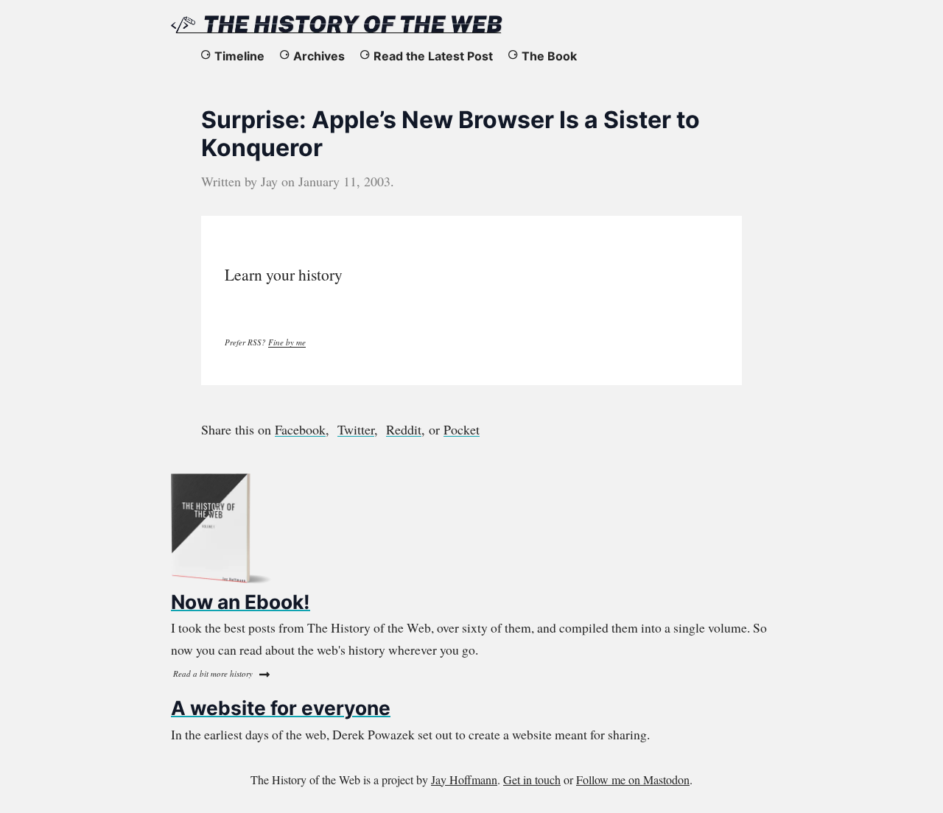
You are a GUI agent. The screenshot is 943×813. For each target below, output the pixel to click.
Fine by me (287, 342)
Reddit (403, 429)
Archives (319, 56)
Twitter (355, 429)
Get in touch (532, 779)
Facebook (300, 429)
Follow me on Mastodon (633, 779)
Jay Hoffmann (464, 779)
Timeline (239, 56)
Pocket (462, 429)
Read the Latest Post (433, 56)
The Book (549, 56)
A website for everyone (280, 707)
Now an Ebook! (240, 601)
